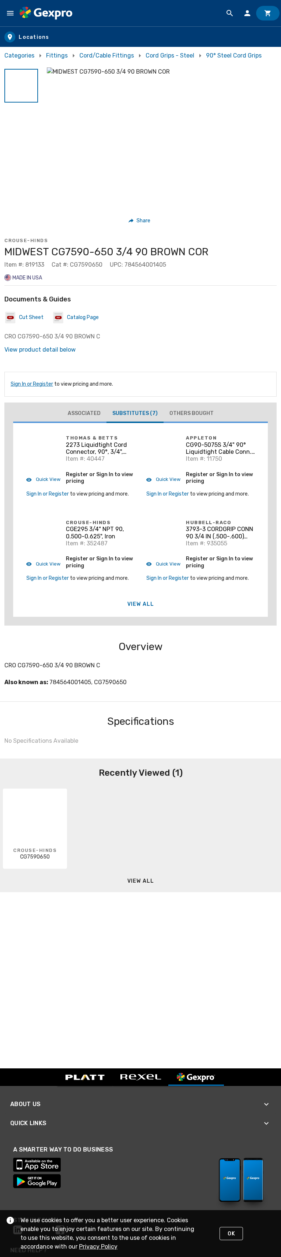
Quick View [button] (47, 479)
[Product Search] (230, 13)
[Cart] (268, 13)
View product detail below (40, 349)
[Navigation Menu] (10, 13)
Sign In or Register (32, 384)
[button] (21, 86)
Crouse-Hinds (26, 240)
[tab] (84, 413)
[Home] (46, 13)
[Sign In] (247, 13)
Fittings (57, 55)
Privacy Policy (98, 1246)
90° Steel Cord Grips (234, 55)
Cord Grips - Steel (170, 55)
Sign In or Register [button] (47, 494)
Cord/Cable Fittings (106, 55)
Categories (19, 55)
